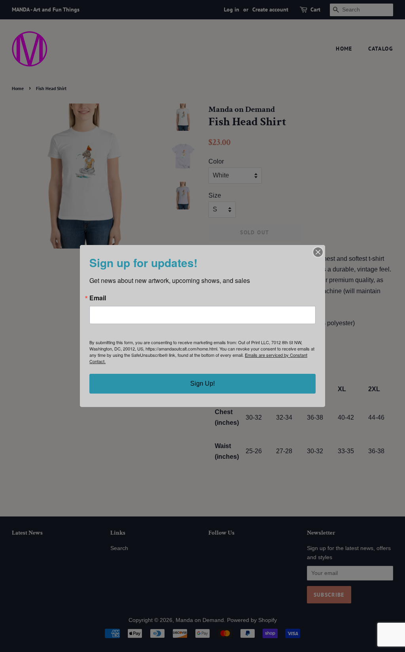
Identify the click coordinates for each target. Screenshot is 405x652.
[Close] (318, 252)
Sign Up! (202, 383)
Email (97, 298)
